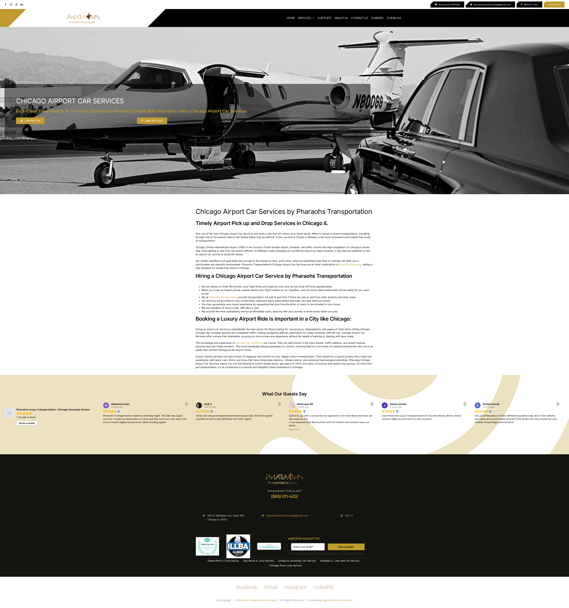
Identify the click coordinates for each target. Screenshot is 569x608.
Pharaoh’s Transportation (223, 297)
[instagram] (11, 4)
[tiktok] (16, 4)
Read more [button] (294, 429)
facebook (246, 587)
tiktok (270, 587)
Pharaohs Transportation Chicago (256, 600)
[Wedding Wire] (269, 543)
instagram (295, 587)
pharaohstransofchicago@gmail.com (287, 515)
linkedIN (323, 587)
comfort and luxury (350, 264)
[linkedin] (22, 4)
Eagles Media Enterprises (338, 600)
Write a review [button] (27, 423)
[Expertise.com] (207, 538)
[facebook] (5, 4)
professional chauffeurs (249, 342)
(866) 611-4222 (284, 496)
